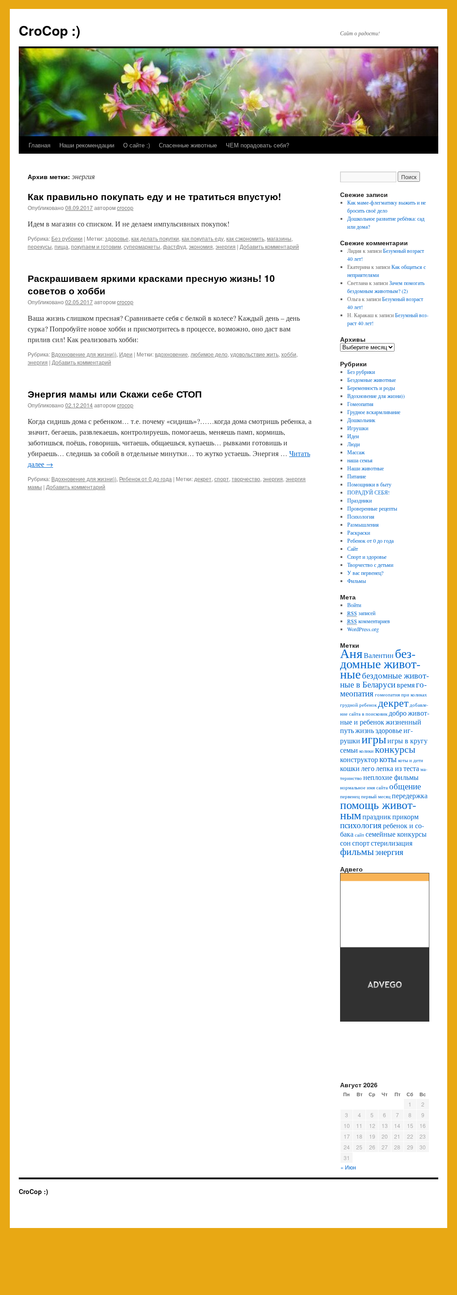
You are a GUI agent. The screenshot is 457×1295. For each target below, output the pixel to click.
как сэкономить (245, 238)
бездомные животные (380, 663)
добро (398, 712)
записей (361, 612)
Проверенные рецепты (372, 508)
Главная (39, 145)
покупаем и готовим (96, 246)
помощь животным (378, 809)
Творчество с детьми (370, 564)
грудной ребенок (358, 705)
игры (373, 738)
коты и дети (410, 760)
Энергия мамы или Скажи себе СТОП (115, 393)
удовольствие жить (254, 354)
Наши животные (365, 468)
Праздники (359, 500)
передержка (410, 795)
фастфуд (174, 246)
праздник (376, 816)
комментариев (368, 620)
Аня (351, 653)
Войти (354, 604)
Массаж (356, 452)
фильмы (357, 851)
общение (405, 786)
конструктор (359, 759)
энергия (226, 246)
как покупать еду (203, 238)
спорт (221, 478)
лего (367, 768)
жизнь (364, 730)
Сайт (352, 548)
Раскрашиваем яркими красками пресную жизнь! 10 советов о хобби (151, 284)
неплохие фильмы (391, 777)
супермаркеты (142, 246)
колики (366, 751)
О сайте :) (136, 145)
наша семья (360, 460)
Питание (356, 476)
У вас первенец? (365, 572)
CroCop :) (49, 30)
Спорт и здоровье (366, 556)
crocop (125, 207)
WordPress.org (363, 629)
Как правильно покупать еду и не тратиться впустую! (154, 196)
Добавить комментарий (269, 246)
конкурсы (395, 748)
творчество (246, 478)
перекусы (40, 246)
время (406, 684)
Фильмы (356, 580)
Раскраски (358, 532)
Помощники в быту (369, 484)
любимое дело (209, 354)
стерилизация (391, 842)
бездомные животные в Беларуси (384, 680)
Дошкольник (361, 419)
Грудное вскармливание (373, 411)
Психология (360, 516)
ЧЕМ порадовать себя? (257, 145)
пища (61, 246)
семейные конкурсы (396, 833)
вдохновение (171, 354)
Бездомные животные (371, 379)
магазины (279, 238)
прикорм (405, 816)
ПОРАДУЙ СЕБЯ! (368, 492)
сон (345, 842)
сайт (359, 835)
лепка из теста (397, 768)
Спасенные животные (188, 145)
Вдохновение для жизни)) (83, 354)
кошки (350, 768)
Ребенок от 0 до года (145, 478)
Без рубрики (67, 238)
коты (388, 758)
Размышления (363, 524)
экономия (201, 246)
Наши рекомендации (86, 145)
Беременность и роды (371, 387)
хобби (288, 354)
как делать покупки (155, 238)
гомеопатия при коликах (401, 695)
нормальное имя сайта (364, 787)
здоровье (117, 238)
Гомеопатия (360, 403)
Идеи (126, 354)
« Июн (348, 1167)
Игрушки (357, 428)
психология (361, 824)
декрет (203, 478)
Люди (353, 444)
